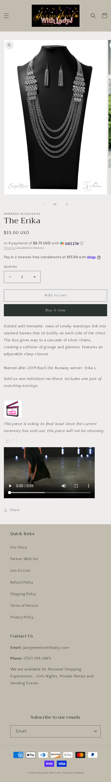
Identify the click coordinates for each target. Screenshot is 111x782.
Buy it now (55, 310)
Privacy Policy (21, 617)
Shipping (9, 248)
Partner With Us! (24, 559)
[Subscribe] (94, 731)
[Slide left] (44, 204)
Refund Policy (21, 582)
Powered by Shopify (73, 773)
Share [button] (15, 510)
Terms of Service (24, 606)
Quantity (10, 266)
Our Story (18, 547)
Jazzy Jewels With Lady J (49, 773)
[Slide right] (67, 204)
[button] (6, 15)
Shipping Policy (23, 594)
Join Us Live (20, 571)
